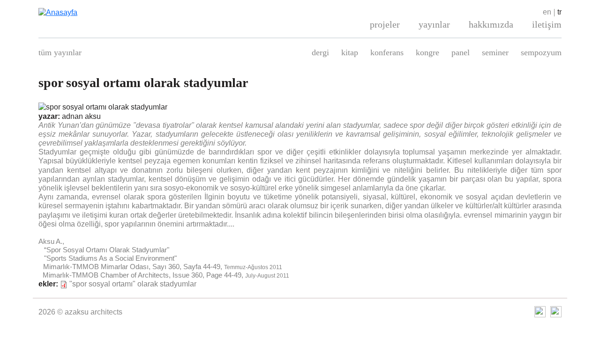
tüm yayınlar (60, 52)
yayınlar (434, 24)
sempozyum (541, 52)
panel (460, 52)
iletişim (547, 24)
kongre (427, 52)
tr (559, 12)
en (547, 12)
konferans (387, 52)
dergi (320, 52)
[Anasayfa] (121, 12)
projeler (385, 24)
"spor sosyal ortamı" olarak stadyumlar (132, 284)
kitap (349, 52)
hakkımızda (491, 24)
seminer (495, 52)
